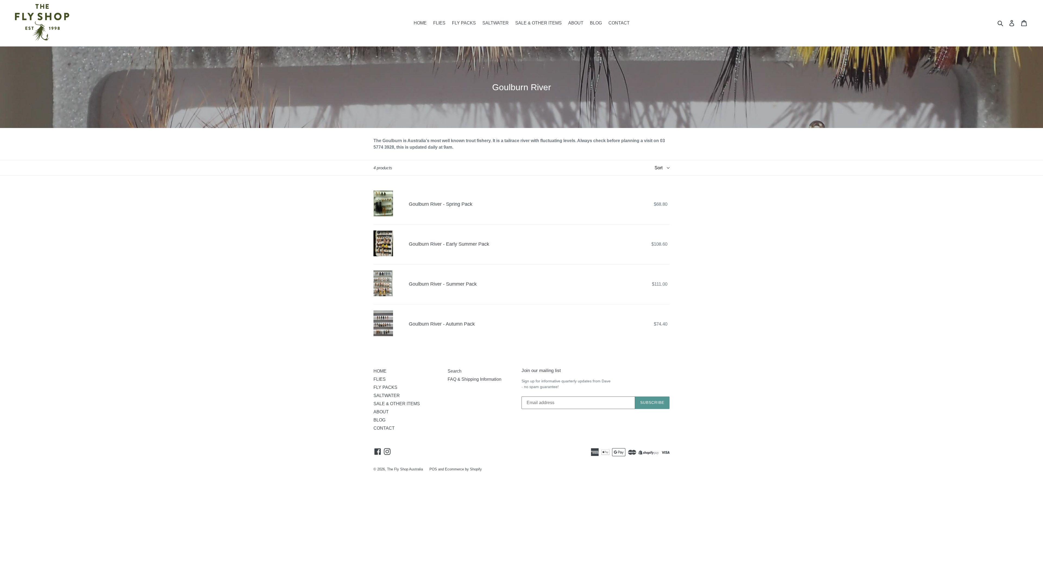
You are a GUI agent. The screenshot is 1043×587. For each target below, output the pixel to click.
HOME (420, 23)
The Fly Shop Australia (405, 469)
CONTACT (619, 23)
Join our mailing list (541, 370)
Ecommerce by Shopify (463, 469)
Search (454, 371)
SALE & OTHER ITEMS (538, 23)
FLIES (439, 23)
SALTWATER (495, 23)
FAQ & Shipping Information (474, 379)
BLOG (596, 23)
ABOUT (575, 23)
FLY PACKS (464, 23)
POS (433, 469)
